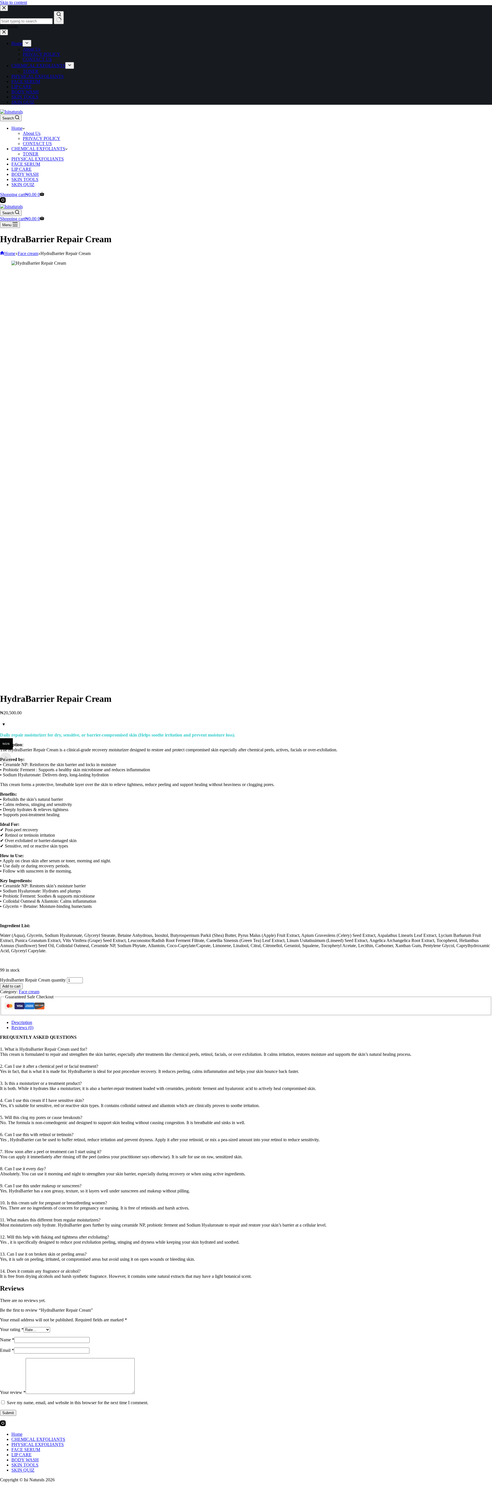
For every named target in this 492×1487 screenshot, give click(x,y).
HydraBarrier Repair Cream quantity (33, 980)
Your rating (12, 1329)
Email (7, 1350)
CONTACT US (37, 143)
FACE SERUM (25, 164)
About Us (31, 133)
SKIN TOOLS (24, 179)
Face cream (29, 991)
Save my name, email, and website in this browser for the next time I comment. (77, 1402)
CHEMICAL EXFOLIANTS (38, 148)
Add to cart (11, 986)
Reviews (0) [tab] (22, 1027)
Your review (13, 1392)
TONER (30, 153)
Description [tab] (21, 1022)
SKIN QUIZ (22, 184)
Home (16, 128)
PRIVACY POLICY (41, 138)
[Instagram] (3, 201)
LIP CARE (21, 169)
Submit (8, 1413)
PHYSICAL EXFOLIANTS (37, 159)
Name (7, 1339)
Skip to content (13, 2)
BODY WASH (25, 174)
